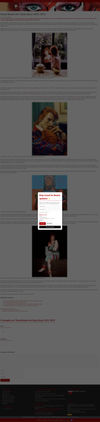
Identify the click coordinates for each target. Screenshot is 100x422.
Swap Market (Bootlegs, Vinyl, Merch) (47, 218)
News (41, 216)
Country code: (42, 212)
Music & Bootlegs (43, 217)
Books (41, 219)
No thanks (49, 223)
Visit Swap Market (50, 227)
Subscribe (42, 223)
